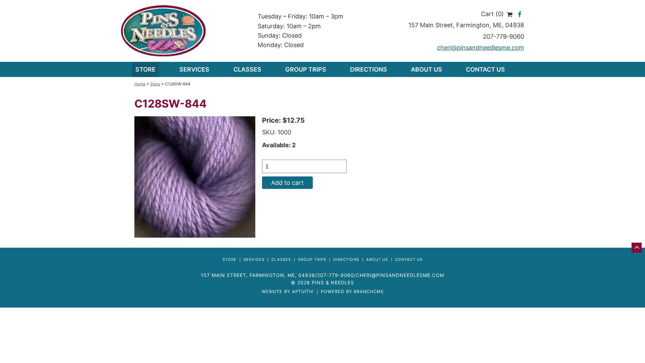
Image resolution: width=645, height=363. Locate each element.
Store (145, 69)
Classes (247, 69)
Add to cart (287, 182)
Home (139, 83)
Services (254, 259)
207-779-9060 (503, 36)
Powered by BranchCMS (352, 292)
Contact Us (485, 69)
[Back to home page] (163, 30)
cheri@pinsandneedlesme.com (480, 47)
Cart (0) (493, 13)
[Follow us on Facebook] (520, 13)
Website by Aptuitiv (288, 292)
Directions (368, 69)
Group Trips (305, 69)
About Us (426, 69)
